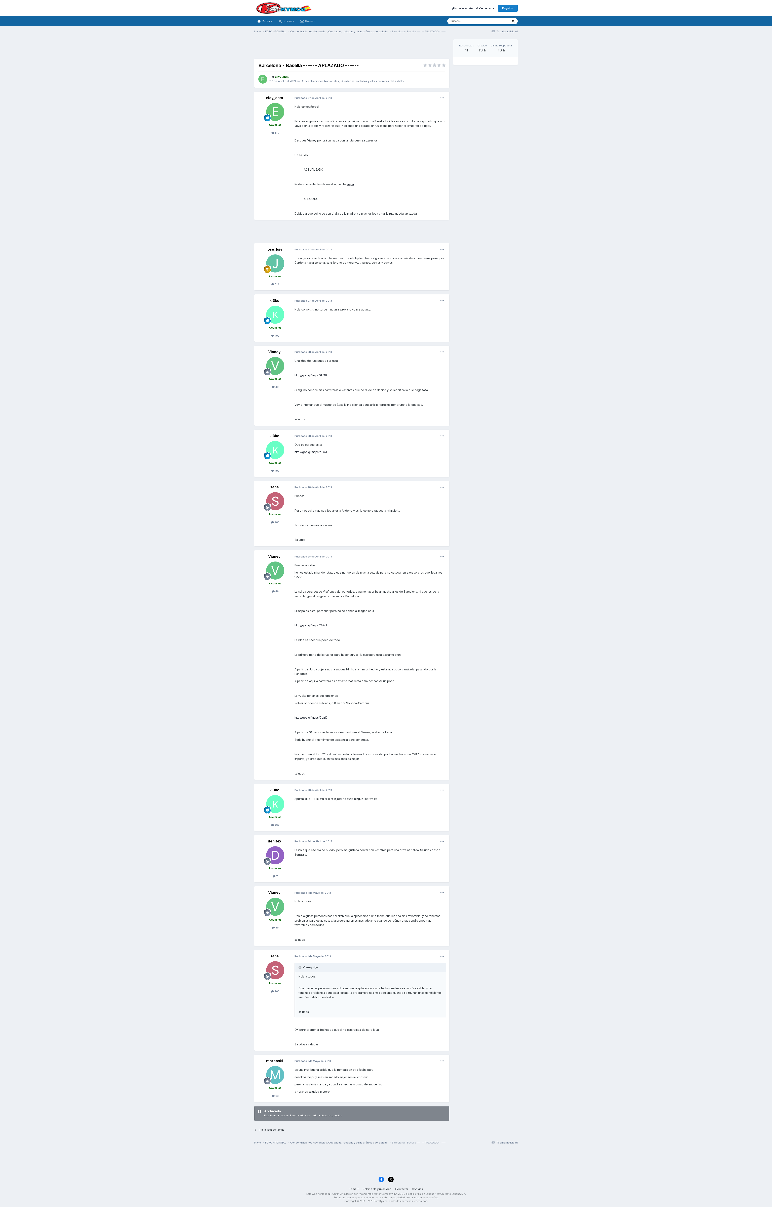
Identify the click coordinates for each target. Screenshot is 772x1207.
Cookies (417, 1189)
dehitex (274, 841)
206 (276, 522)
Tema (353, 1189)
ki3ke (274, 300)
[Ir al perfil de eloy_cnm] (262, 79)
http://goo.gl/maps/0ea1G (311, 717)
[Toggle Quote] (300, 967)
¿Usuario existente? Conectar (472, 8)
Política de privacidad (377, 1189)
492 (276, 335)
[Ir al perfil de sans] (275, 501)
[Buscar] (513, 21)
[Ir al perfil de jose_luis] (275, 263)
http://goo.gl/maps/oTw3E (312, 452)
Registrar (507, 8)
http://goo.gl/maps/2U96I (311, 375)
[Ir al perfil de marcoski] (275, 1075)
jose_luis (274, 249)
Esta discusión (494, 21)
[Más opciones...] (442, 98)
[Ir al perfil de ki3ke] (275, 315)
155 (276, 132)
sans (274, 487)
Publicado (313, 97)
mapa (350, 184)
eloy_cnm (274, 98)
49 (277, 386)
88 (277, 1095)
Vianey (274, 352)
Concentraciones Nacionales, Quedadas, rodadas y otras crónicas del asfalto (352, 81)
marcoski (274, 1061)
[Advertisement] (352, 48)
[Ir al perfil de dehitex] (275, 855)
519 (276, 284)
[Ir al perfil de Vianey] (275, 366)
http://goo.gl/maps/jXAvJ (311, 625)
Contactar (401, 1189)
